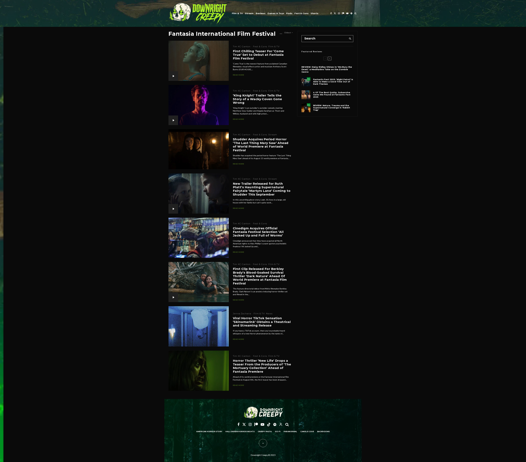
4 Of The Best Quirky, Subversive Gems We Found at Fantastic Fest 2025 (332, 94)
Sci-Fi (278, 431)
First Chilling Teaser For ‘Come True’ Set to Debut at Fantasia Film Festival (258, 54)
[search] (350, 38)
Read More (238, 75)
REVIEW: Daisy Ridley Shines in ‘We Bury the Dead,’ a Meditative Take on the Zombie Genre (326, 69)
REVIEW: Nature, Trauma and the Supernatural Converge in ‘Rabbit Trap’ (331, 107)
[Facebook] (331, 13)
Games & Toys (276, 13)
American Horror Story (209, 431)
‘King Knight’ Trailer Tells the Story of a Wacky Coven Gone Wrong (257, 99)
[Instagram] (339, 13)
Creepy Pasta (265, 431)
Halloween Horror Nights (240, 431)
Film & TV (237, 13)
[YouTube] (347, 13)
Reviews (260, 13)
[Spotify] (351, 13)
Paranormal (290, 431)
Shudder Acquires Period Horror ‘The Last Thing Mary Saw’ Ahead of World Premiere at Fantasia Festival (260, 145)
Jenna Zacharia (242, 313)
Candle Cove (307, 431)
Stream (249, 13)
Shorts (314, 13)
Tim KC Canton (242, 46)
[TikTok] (269, 424)
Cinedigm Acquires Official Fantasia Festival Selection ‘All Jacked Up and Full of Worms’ (258, 232)
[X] (335, 13)
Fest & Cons (301, 13)
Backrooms (323, 431)
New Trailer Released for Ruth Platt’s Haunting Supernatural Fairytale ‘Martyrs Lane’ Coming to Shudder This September (261, 189)
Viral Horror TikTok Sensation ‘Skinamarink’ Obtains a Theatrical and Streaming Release (262, 321)
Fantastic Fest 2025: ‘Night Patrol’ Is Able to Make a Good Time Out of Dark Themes (333, 81)
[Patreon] (343, 13)
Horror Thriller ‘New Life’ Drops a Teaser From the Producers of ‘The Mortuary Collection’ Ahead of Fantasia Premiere (262, 366)
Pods (289, 13)
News (269, 313)
